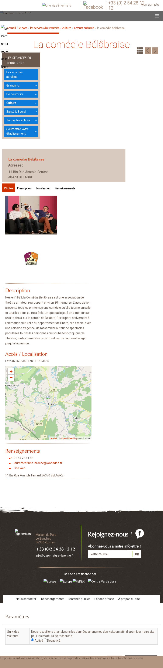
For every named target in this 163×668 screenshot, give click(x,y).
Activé (39, 640)
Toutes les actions (18, 120)
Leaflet (53, 438)
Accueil (11, 27)
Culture (66, 27)
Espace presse (104, 599)
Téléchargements (52, 599)
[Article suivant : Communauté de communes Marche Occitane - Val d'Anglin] (155, 50)
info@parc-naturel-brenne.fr (55, 555)
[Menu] (157, 16)
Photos (8, 188)
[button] (43, 664)
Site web (19, 468)
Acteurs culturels (84, 27)
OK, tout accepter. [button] (14, 664)
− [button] (11, 377)
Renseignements (65, 188)
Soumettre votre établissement (17, 131)
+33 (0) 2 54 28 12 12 (126, 5)
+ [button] (11, 371)
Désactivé (53, 640)
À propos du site (129, 599)
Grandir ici (13, 85)
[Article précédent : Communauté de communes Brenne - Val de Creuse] (148, 50)
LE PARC (23, 27)
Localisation (43, 188)
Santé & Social (16, 111)
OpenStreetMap (69, 438)
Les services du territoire (44, 27)
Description (24, 188)
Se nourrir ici (14, 94)
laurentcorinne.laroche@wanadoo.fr (38, 463)
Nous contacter (26, 599)
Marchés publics (79, 599)
